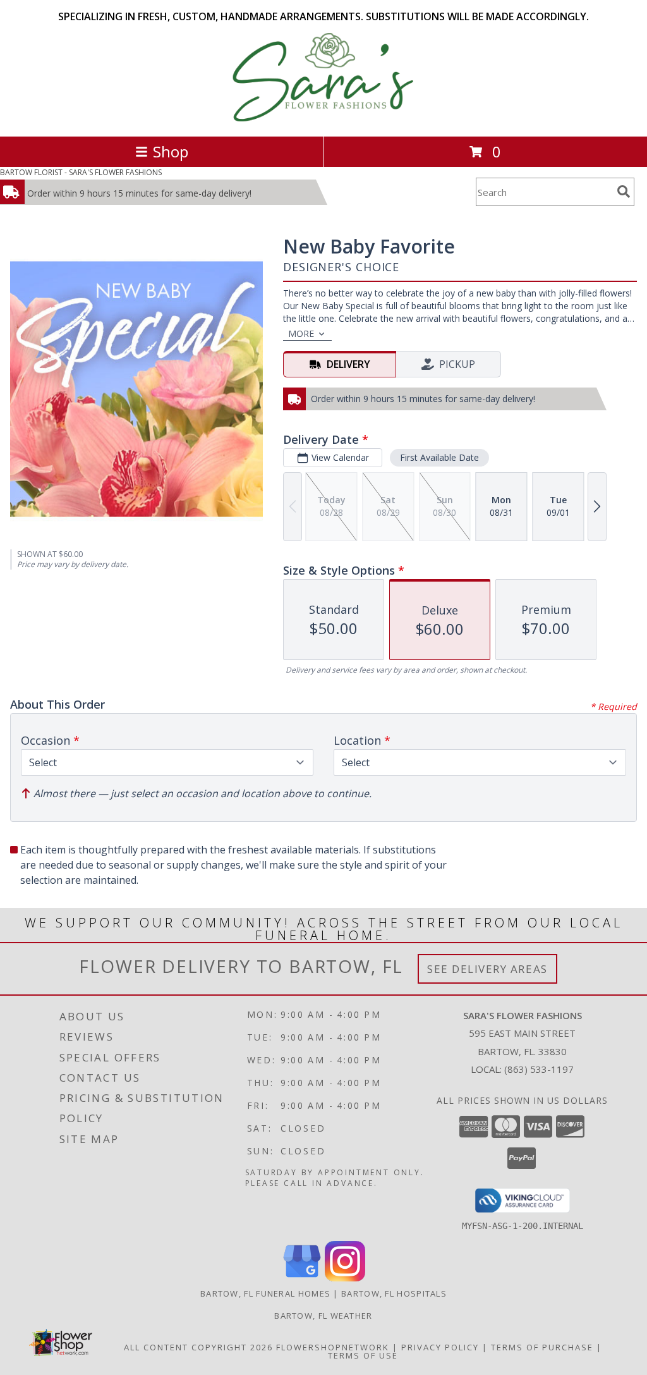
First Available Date (439, 457)
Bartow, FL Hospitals (394, 1293)
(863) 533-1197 (539, 1069)
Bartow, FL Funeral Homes (265, 1293)
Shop (170, 151)
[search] (624, 192)
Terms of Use (363, 1355)
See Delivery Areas (487, 969)
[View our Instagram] (345, 1278)
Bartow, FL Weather (323, 1315)
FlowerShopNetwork (332, 1347)
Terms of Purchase (542, 1347)
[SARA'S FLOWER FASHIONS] (324, 118)
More (301, 333)
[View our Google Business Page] (302, 1278)
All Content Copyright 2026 (198, 1347)
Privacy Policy (440, 1347)
